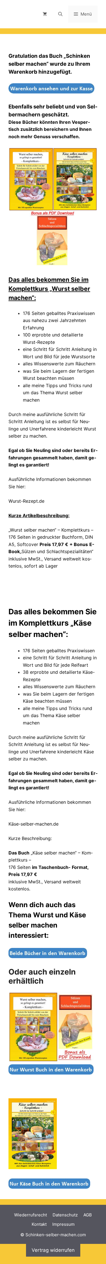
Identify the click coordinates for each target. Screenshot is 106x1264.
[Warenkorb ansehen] (45, 14)
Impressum (63, 1224)
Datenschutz (65, 1215)
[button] (60, 14)
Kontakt (39, 1224)
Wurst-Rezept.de (26, 501)
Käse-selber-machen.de (33, 824)
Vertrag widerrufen (53, 1250)
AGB (87, 1215)
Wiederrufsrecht (30, 1215)
